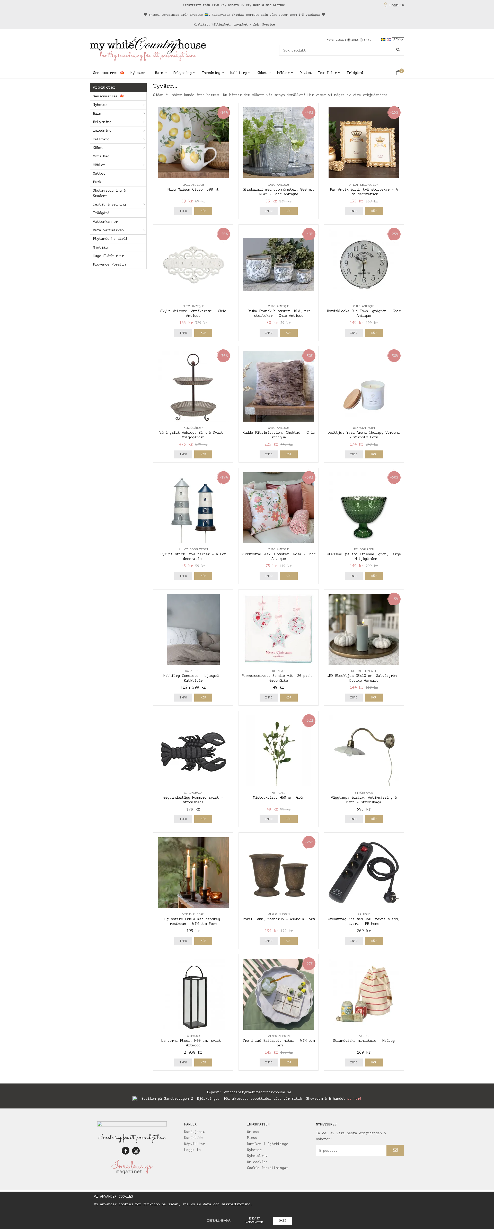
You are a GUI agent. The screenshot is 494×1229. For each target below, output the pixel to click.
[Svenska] (384, 39)
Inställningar (219, 1220)
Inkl (355, 39)
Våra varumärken (108, 230)
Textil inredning (109, 204)
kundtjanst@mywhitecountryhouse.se (257, 1092)
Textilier (327, 73)
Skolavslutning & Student (109, 193)
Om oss (253, 1132)
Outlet (305, 73)
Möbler (283, 73)
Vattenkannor (105, 222)
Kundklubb (193, 1138)
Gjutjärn (101, 247)
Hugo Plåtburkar (108, 256)
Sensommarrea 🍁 (108, 73)
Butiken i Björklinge (267, 1144)
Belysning (182, 73)
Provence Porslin (109, 264)
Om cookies (257, 1162)
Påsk (97, 182)
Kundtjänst (194, 1132)
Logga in (397, 5)
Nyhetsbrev (257, 1156)
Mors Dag (101, 156)
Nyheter (137, 73)
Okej (282, 1220)
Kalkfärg (238, 73)
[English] (389, 39)
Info (183, 211)
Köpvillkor (194, 1144)
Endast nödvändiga (254, 1220)
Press (252, 1138)
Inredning (211, 73)
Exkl (367, 39)
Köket (262, 73)
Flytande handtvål (110, 239)
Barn (159, 73)
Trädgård (355, 73)
